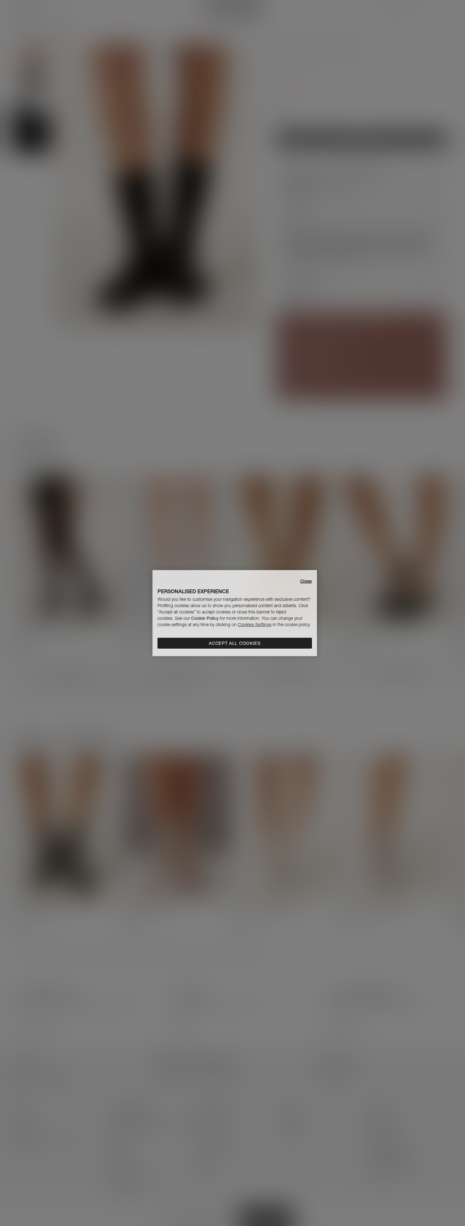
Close (306, 580)
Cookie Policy (205, 618)
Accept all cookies (235, 643)
